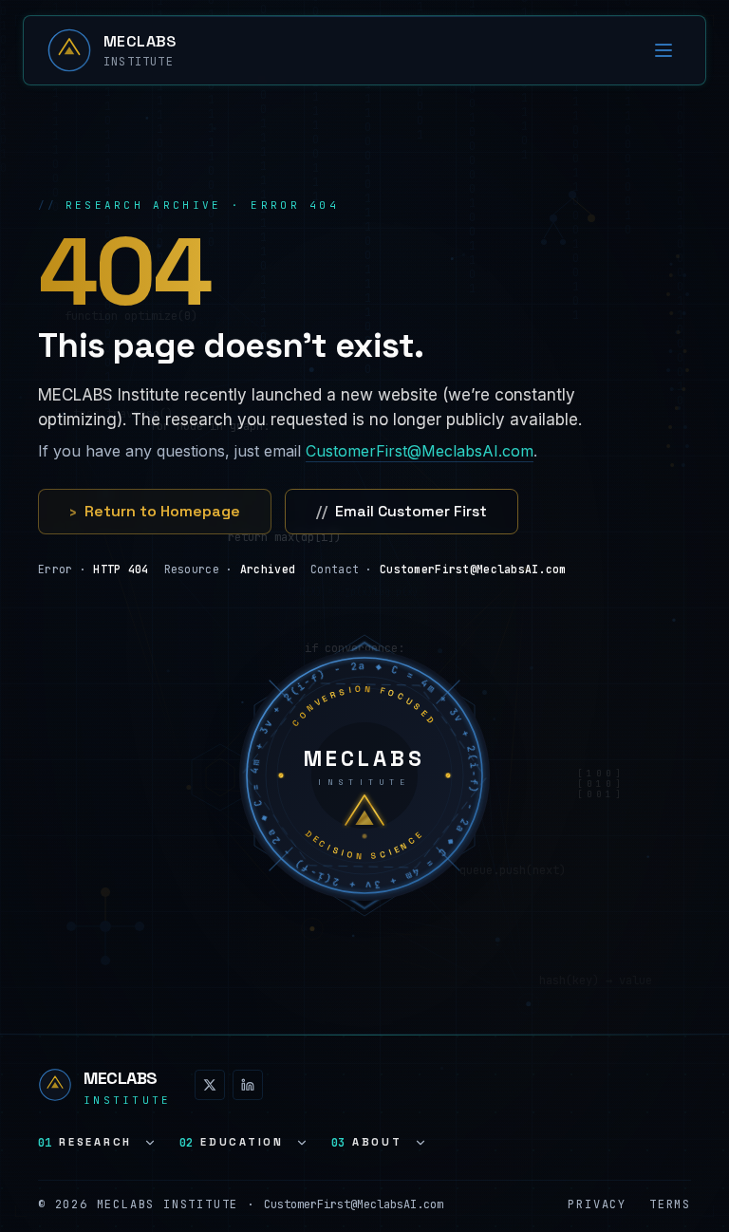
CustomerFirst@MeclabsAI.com (419, 450)
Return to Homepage (154, 511)
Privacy (597, 1204)
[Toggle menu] (663, 50)
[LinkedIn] (248, 1085)
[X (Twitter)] (210, 1085)
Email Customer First (401, 511)
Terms (670, 1204)
